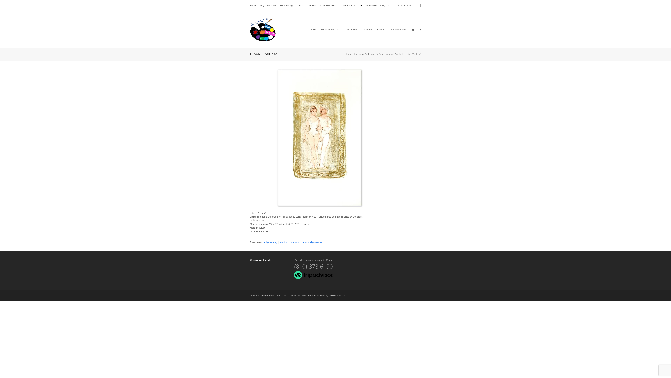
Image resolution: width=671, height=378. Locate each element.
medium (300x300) (289, 242)
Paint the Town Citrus (270, 295)
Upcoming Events (260, 260)
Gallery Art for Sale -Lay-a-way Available (384, 54)
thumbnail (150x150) (311, 242)
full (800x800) (270, 242)
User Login (405, 5)
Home (349, 54)
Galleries (358, 54)
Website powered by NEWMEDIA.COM (326, 295)
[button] (412, 29)
